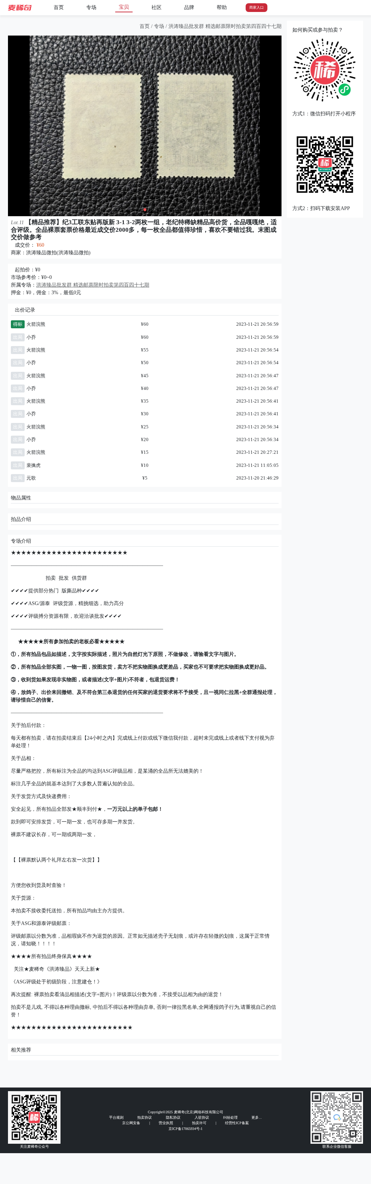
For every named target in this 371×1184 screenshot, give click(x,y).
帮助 (222, 7)
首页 (59, 7)
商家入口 (256, 7)
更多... (256, 1117)
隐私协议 (173, 1117)
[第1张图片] (139, 209)
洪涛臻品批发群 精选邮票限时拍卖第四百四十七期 (225, 26)
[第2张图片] (144, 209)
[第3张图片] (150, 209)
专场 (91, 7)
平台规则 (116, 1117)
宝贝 (124, 7)
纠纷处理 (230, 1117)
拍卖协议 (144, 1117)
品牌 (189, 7)
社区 (156, 7)
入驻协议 (202, 1117)
